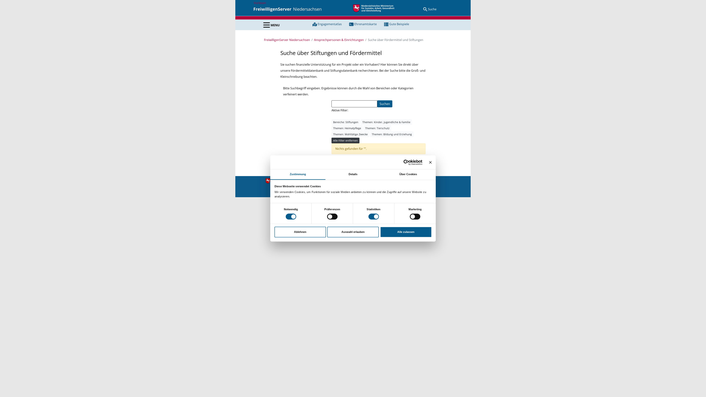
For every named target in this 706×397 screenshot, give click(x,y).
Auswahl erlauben (353, 231)
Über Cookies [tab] (408, 174)
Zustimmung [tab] (298, 174)
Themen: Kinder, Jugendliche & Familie (386, 122)
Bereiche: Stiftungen (345, 122)
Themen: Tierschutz (377, 128)
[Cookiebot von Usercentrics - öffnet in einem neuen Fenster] (406, 162)
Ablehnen (300, 231)
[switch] (332, 217)
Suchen (385, 104)
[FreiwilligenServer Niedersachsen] (287, 9)
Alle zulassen (405, 231)
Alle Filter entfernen (345, 140)
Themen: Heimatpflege (347, 128)
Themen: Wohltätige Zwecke (350, 134)
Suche (432, 9)
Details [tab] (353, 174)
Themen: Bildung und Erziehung (392, 134)
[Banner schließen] (430, 162)
